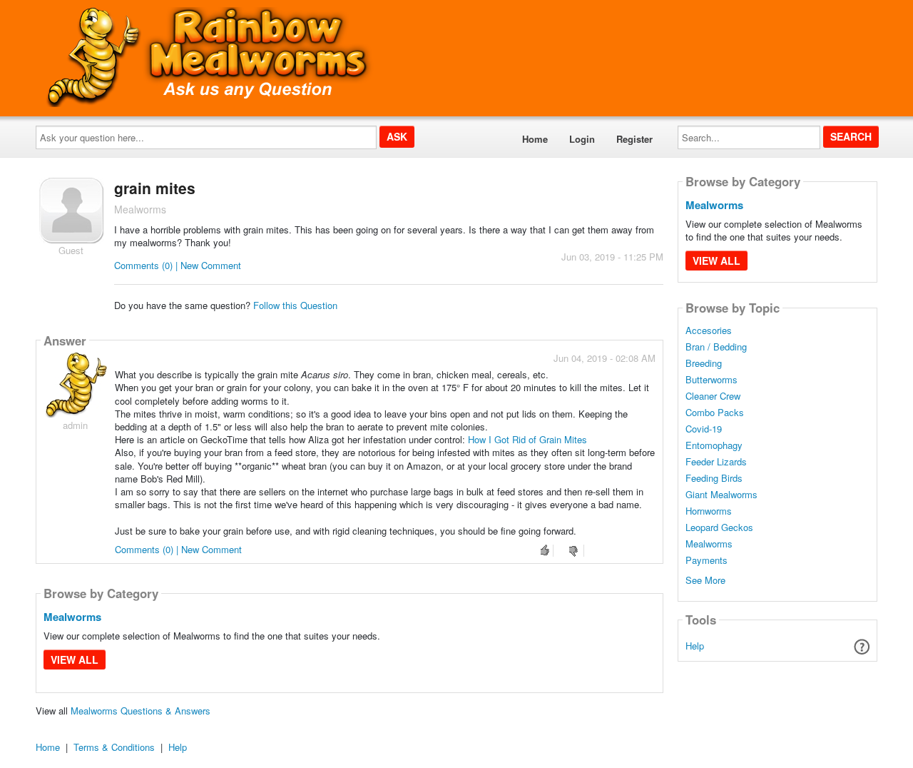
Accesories (708, 330)
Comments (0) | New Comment (177, 265)
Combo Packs (714, 413)
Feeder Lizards (716, 462)
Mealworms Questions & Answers (140, 710)
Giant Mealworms (721, 495)
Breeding (703, 363)
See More (705, 579)
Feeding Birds (714, 478)
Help (694, 645)
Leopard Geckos (719, 527)
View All (74, 659)
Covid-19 (703, 429)
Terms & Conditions (114, 747)
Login (582, 139)
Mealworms (72, 617)
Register (634, 139)
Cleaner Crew (712, 396)
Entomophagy (714, 445)
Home (535, 139)
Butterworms (711, 380)
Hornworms (708, 511)
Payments (706, 560)
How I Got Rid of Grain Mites (527, 439)
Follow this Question (295, 305)
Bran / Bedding (716, 347)
